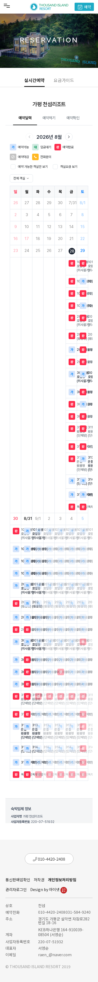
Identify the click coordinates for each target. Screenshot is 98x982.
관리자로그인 (16, 889)
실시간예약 (34, 80)
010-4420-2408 (51, 859)
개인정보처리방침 (62, 879)
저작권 (39, 879)
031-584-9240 (78, 912)
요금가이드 (64, 80)
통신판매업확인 (17, 879)
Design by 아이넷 (45, 889)
